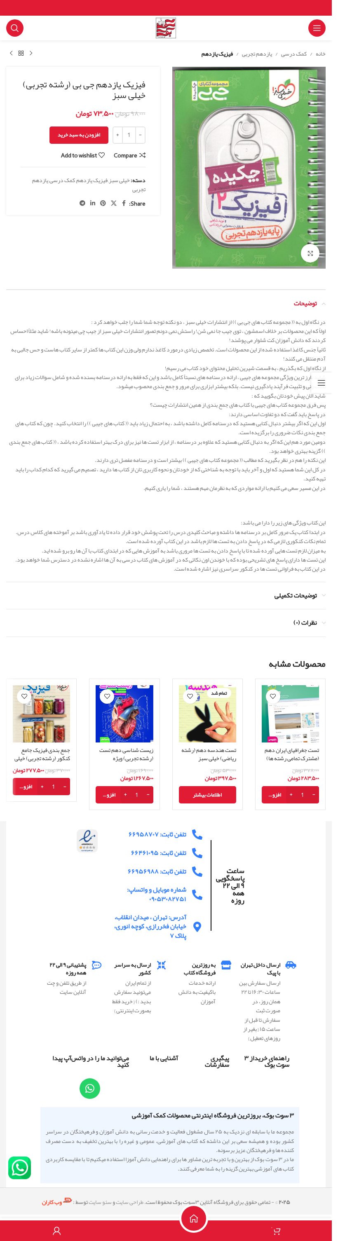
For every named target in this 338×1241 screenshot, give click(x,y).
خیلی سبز (119, 180)
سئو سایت (100, 1202)
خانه (321, 53)
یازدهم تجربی (257, 53)
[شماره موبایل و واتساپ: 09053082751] (197, 895)
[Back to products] (21, 54)
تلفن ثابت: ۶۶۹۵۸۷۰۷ (157, 834)
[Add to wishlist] (273, 696)
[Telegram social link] (82, 203)
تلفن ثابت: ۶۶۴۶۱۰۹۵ (158, 852)
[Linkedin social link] (93, 203)
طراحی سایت (129, 1202)
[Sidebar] (321, 382)
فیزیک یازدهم (217, 53)
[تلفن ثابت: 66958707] (197, 834)
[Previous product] (31, 54)
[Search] (15, 28)
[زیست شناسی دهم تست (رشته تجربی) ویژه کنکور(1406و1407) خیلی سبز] (124, 713)
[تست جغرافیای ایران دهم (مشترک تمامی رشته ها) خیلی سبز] (290, 713)
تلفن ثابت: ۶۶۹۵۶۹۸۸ (157, 871)
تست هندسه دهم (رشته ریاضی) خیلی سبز (208, 754)
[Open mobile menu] (317, 28)
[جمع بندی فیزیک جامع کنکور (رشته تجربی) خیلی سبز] (41, 713)
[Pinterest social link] (103, 203)
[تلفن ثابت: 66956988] (197, 871)
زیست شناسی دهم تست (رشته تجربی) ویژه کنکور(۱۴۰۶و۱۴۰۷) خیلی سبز (126, 762)
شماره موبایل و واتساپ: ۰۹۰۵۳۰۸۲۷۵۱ (156, 894)
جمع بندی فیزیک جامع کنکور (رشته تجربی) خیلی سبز (42, 758)
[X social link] (113, 203)
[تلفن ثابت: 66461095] (197, 853)
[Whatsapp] (90, 1088)
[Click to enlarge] (310, 253)
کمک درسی (294, 53)
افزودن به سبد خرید (79, 134)
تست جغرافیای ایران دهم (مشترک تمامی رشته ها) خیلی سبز (292, 758)
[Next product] (11, 54)
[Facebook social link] (124, 203)
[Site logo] (166, 29)
